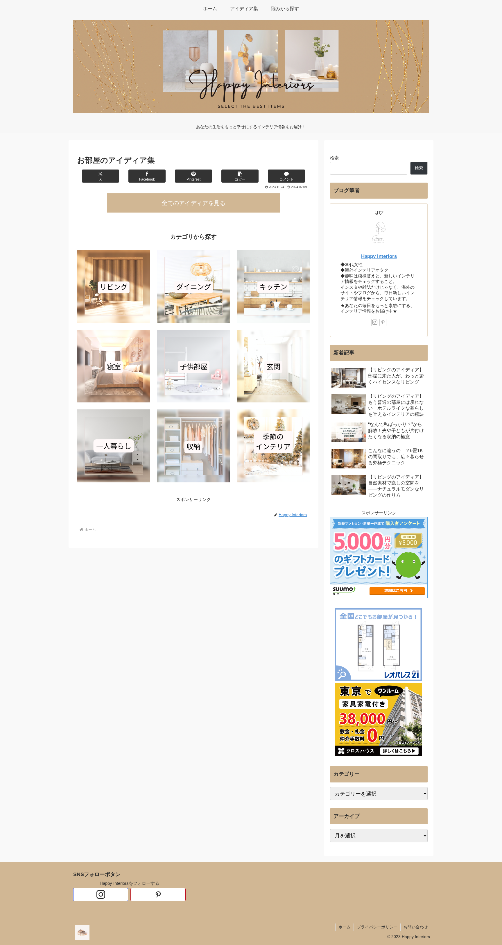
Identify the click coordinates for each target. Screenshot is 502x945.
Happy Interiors (379, 256)
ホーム (344, 927)
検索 (334, 157)
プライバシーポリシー (377, 927)
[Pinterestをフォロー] (382, 322)
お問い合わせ (416, 927)
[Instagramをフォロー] (374, 322)
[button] (240, 176)
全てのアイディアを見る (193, 203)
